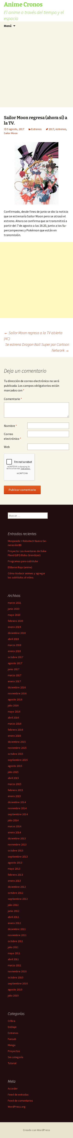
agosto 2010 (15, 989)
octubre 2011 (15, 941)
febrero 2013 (15, 874)
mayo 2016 (14, 711)
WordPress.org (17, 1106)
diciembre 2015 (17, 741)
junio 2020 (13, 609)
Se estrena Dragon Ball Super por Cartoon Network (37, 347)
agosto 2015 (15, 766)
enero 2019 (14, 627)
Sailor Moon (11, 133)
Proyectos (14, 1051)
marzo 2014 (14, 826)
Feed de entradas (18, 1094)
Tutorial (12, 1063)
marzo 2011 (14, 965)
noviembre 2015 (17, 748)
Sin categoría (15, 1057)
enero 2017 (14, 681)
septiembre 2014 (18, 814)
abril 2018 (13, 639)
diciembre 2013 (17, 838)
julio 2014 (13, 820)
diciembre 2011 (17, 929)
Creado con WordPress (36, 1130)
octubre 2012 (15, 893)
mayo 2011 (14, 953)
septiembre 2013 (18, 856)
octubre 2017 (15, 657)
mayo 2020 (14, 615)
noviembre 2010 (17, 971)
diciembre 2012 (17, 886)
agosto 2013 (15, 862)
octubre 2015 (15, 754)
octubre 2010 (15, 977)
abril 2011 (13, 959)
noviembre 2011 (17, 935)
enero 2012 (14, 923)
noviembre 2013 (17, 844)
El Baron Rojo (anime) (20, 567)
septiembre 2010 (18, 983)
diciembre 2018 (17, 633)
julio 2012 (13, 905)
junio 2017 (13, 669)
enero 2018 (14, 651)
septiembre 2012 (18, 899)
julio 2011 (13, 947)
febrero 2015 (15, 790)
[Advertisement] (36, 68)
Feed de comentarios (20, 1100)
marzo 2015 (14, 784)
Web (7, 447)
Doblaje (12, 1027)
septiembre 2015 (18, 760)
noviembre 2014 (17, 808)
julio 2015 (13, 772)
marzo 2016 (14, 723)
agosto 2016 (15, 699)
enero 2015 (14, 796)
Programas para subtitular (23, 561)
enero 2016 (14, 735)
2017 (51, 129)
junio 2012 (13, 911)
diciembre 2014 (17, 802)
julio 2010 (13, 995)
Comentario (13, 399)
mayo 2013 (14, 868)
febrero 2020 (15, 621)
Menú (7, 26)
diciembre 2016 (17, 687)
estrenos (60, 129)
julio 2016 (13, 705)
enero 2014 (14, 832)
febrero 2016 (15, 729)
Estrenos (36, 129)
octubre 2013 (15, 850)
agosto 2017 (15, 663)
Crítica (11, 1021)
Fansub (12, 1039)
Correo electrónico (12, 436)
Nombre (10, 426)
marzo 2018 (14, 645)
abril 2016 (13, 717)
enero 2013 (14, 880)
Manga (11, 1045)
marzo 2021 (14, 602)
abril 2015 (13, 778)
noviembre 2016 (17, 693)
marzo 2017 (14, 675)
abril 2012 (13, 917)
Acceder (13, 1088)
